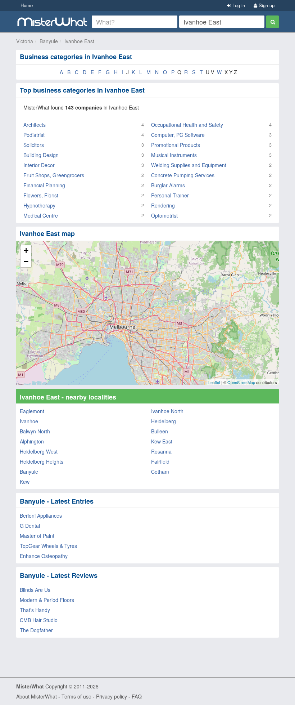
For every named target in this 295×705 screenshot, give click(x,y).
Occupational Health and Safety (187, 124)
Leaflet (214, 382)
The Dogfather (36, 630)
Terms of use (76, 696)
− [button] (26, 261)
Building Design (41, 155)
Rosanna (161, 451)
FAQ (137, 696)
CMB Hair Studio (39, 620)
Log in (238, 5)
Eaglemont (32, 411)
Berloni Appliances (41, 515)
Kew (25, 481)
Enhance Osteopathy (44, 555)
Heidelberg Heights (41, 461)
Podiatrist (34, 134)
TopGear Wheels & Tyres (48, 545)
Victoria (24, 41)
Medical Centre (40, 215)
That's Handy (35, 609)
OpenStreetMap (241, 382)
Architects (34, 124)
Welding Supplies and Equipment (188, 165)
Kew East (161, 441)
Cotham (160, 471)
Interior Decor (39, 165)
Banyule (49, 41)
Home (27, 5)
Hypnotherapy (39, 205)
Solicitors (33, 144)
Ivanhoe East (79, 41)
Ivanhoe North (167, 411)
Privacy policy (111, 696)
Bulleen (159, 431)
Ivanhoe (29, 421)
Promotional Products (175, 144)
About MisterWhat (36, 696)
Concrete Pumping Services (182, 175)
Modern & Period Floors (47, 599)
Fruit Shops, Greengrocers (53, 175)
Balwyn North (35, 431)
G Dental (30, 525)
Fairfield (160, 461)
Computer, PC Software (178, 134)
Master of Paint (37, 535)
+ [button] (26, 250)
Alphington (32, 441)
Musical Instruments (174, 155)
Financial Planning (44, 185)
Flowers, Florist (40, 195)
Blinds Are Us (35, 589)
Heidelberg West (39, 451)
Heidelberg (163, 421)
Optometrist (164, 215)
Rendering (163, 205)
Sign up (265, 5)
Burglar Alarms (168, 185)
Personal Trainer (170, 195)
